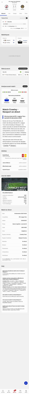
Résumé (3, 13)
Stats (20, 13)
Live (9, 13)
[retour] (2, 2)
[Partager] (27, 2)
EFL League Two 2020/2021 (14, 1)
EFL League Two (23, 217)
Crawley (5, 145)
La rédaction (7, 258)
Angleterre (24, 231)
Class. (26, 13)
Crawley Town (23, 234)
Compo (14, 13)
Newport (13, 145)
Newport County (23, 238)
